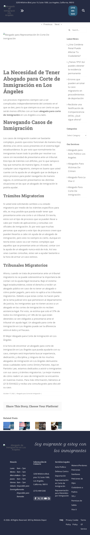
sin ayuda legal (19, 322)
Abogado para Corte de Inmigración (28, 394)
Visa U (74, 509)
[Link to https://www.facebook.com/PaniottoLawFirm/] (35, 498)
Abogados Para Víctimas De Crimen (76, 167)
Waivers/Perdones (79, 465)
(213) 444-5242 (39, 491)
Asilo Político (60, 467)
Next (57, 24)
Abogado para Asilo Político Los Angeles (77, 154)
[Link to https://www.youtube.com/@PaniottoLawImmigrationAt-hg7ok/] (45, 498)
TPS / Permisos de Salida (76, 500)
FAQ (61, 520)
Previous (47, 24)
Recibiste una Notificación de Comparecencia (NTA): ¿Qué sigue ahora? (76, 112)
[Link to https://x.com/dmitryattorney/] (39, 498)
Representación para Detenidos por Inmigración (62, 493)
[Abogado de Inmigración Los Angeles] (9, 6)
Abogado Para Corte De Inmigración (75, 191)
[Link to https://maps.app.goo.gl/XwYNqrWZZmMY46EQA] (49, 498)
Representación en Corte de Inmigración (61, 483)
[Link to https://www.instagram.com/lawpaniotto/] (42, 498)
